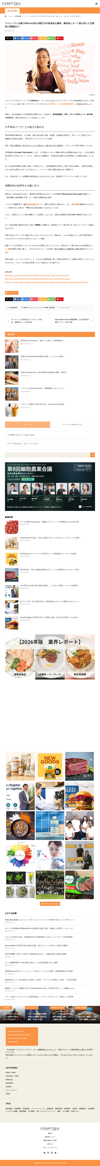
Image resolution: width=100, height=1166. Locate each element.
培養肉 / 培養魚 (11, 1072)
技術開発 (17, 1109)
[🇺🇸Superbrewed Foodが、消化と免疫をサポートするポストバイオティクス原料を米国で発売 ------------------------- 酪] (20, 765)
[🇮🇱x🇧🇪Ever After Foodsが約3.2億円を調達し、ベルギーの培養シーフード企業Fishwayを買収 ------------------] (20, 795)
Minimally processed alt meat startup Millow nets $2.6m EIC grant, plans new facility (37, 275)
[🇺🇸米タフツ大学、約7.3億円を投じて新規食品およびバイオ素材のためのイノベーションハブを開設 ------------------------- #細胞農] (50, 795)
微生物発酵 (12, 11)
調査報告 (82, 1109)
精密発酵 (22, 1111)
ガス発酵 (65, 1111)
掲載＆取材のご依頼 (50, 1140)
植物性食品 (9, 1080)
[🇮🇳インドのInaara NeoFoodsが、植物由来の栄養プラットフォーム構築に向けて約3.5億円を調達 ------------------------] (79, 824)
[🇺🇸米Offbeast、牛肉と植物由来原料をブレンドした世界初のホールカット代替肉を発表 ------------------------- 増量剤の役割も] (79, 765)
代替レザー (75, 1111)
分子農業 (31, 1111)
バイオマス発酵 (43, 307)
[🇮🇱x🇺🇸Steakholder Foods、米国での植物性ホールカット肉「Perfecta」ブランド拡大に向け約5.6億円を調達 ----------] (79, 884)
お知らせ (50, 1144)
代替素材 (8, 1086)
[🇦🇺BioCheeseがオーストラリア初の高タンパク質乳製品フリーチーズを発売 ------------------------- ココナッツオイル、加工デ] (50, 765)
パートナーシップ (38, 1109)
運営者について (50, 1137)
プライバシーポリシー (50, 1147)
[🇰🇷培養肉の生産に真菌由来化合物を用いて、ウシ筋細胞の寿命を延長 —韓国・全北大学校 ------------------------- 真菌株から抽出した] (50, 854)
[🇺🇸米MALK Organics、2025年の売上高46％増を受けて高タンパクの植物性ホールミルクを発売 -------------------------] (50, 824)
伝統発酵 (91, 1109)
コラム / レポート (11, 1090)
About (50, 1133)
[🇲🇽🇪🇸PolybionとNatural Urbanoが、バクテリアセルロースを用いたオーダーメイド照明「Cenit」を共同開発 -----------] (79, 854)
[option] (12, 1015)
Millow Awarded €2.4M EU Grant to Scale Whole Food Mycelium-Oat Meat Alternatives (38, 279)
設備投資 (50, 1109)
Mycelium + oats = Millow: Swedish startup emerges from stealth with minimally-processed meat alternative (46, 282)
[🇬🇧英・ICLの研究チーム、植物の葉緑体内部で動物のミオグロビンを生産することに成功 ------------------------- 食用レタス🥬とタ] (20, 884)
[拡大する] (92, 46)
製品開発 (9, 1109)
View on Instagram (51, 904)
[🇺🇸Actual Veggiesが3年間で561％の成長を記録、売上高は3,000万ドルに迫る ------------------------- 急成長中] (79, 795)
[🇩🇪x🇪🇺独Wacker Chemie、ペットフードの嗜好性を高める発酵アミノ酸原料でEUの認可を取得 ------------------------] (20, 824)
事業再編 (58, 1109)
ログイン (26, 443)
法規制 (74, 1109)
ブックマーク (12, 293)
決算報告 (67, 1109)
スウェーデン (32, 307)
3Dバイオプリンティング (45, 1111)
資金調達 (52, 307)
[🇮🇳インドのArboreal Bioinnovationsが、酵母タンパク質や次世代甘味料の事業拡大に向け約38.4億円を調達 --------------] (50, 884)
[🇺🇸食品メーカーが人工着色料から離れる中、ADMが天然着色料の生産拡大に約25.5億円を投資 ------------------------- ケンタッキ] (20, 854)
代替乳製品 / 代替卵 (12, 1076)
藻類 (59, 1111)
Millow (25, 307)
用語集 (8, 1094)
